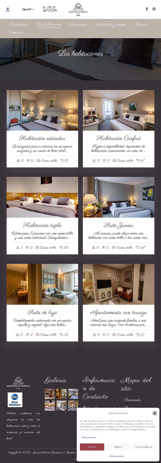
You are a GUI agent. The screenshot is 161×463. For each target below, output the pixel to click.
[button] (154, 413)
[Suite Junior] (73, 394)
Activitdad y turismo (110, 24)
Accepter (92, 447)
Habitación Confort (119, 138)
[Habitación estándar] (73, 406)
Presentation (19, 24)
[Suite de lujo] (61, 394)
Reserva (141, 24)
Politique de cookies (117, 456)
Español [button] (26, 9)
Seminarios (78, 24)
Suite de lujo (42, 313)
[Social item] (147, 9)
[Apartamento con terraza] (50, 394)
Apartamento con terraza (118, 313)
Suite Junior (118, 225)
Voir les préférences (144, 447)
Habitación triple (42, 225)
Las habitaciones (49, 24)
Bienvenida (132, 400)
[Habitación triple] (50, 406)
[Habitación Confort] (61, 406)
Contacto (15, 33)
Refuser (118, 447)
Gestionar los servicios (88, 437)
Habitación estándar (42, 138)
